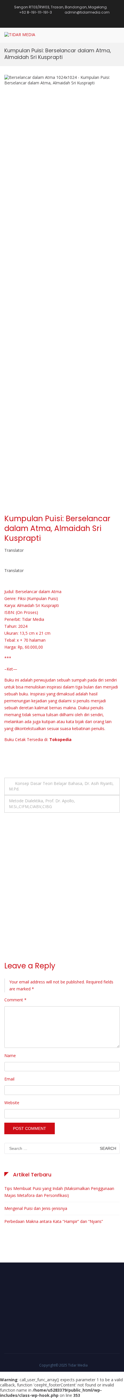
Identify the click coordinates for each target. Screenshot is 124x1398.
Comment (15, 999)
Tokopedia (60, 739)
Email (9, 1079)
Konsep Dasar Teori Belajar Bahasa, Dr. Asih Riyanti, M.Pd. (61, 786)
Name (10, 1055)
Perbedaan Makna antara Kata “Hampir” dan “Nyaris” (53, 1221)
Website (11, 1102)
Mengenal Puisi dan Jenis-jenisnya (35, 1208)
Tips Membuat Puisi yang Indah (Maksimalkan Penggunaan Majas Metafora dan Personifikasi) (59, 1192)
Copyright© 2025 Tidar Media (63, 1365)
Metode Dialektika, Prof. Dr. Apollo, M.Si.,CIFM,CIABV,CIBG (42, 803)
